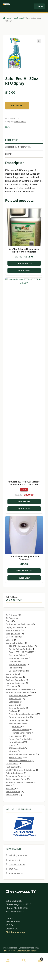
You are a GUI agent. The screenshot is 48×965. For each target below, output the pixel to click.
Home (8, 18)
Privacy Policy (9, 951)
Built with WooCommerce (28, 951)
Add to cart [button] (24, 502)
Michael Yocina (16, 873)
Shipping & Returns (18, 855)
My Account (8, 960)
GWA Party (14, 869)
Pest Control (18, 18)
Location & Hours (17, 864)
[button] (39, 41)
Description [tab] (11, 140)
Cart (37, 958)
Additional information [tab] (18, 147)
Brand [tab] (8, 154)
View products (24, 263)
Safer (8, 127)
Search (24, 960)
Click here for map (15, 932)
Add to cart (17, 105)
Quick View (24, 271)
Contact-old (14, 860)
